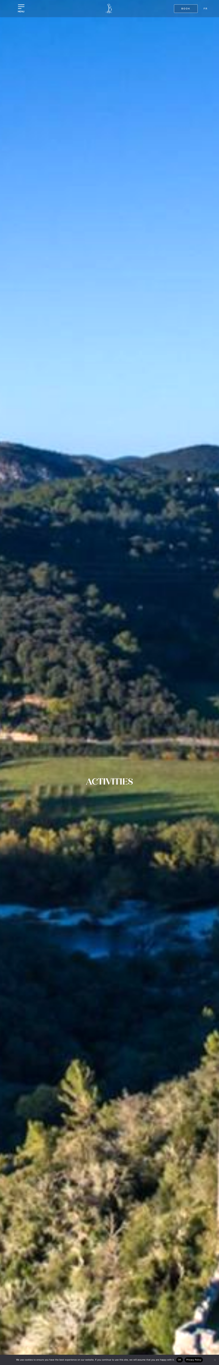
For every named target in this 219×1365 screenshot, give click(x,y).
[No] (214, 1360)
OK (179, 1359)
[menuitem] (206, 9)
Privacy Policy (193, 1359)
